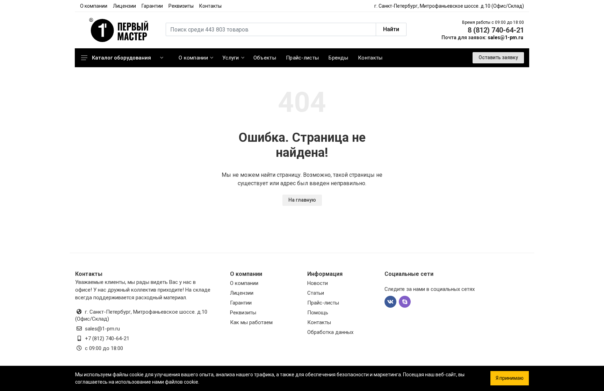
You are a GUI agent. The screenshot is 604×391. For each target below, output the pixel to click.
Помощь (317, 312)
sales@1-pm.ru (505, 37)
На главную (302, 200)
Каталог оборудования (121, 58)
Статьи (315, 293)
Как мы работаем (251, 322)
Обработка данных (330, 332)
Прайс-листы (323, 303)
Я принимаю (510, 378)
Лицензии (124, 6)
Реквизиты (181, 6)
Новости (317, 283)
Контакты (210, 6)
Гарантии (152, 6)
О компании (93, 6)
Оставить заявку (498, 57)
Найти (391, 29)
